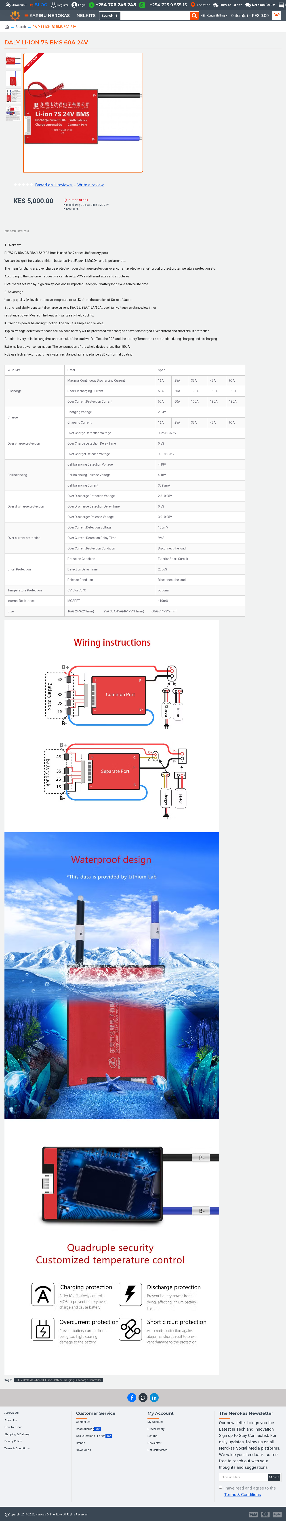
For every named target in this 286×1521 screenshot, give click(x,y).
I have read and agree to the (249, 1491)
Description (16, 231)
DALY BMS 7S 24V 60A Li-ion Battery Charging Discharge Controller (58, 1380)
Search (21, 27)
